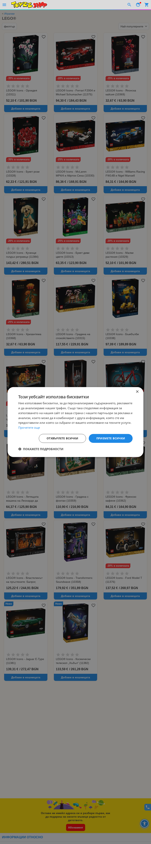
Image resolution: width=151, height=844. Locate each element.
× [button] (137, 391)
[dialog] (75, 422)
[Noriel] (29, 5)
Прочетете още (29, 427)
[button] (40, 449)
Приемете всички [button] (110, 438)
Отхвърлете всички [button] (62, 438)
